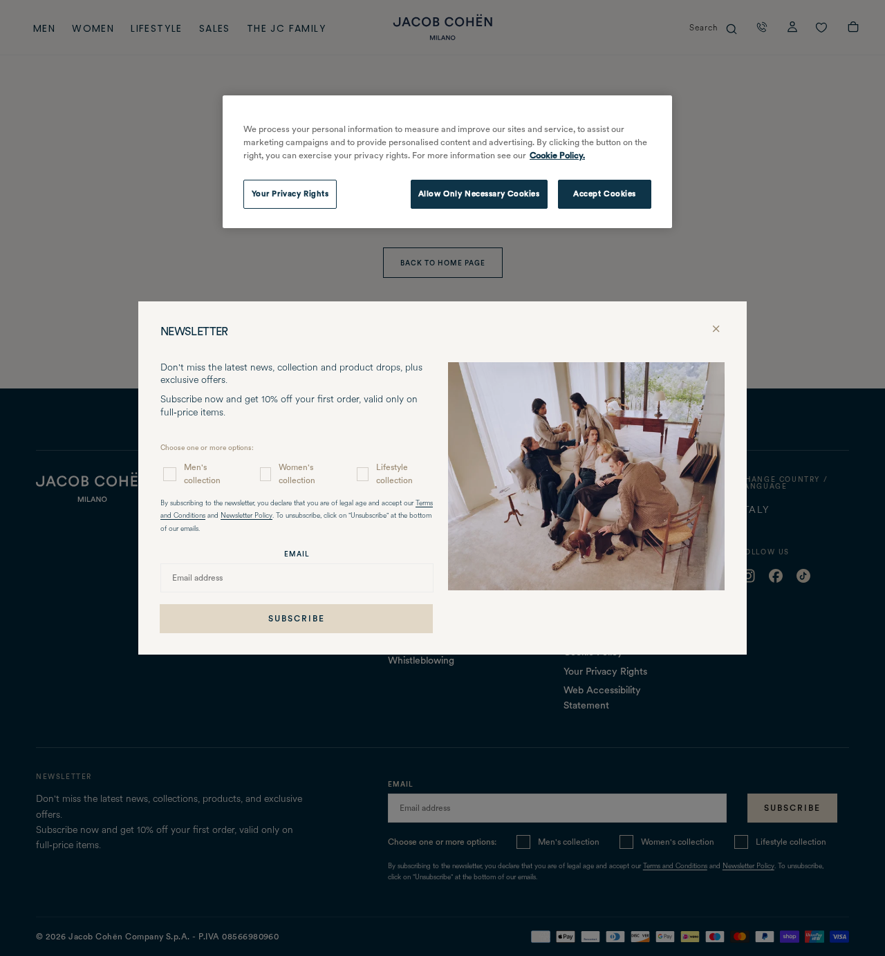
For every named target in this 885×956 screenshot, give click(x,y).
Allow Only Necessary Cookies (479, 193)
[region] (447, 161)
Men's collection (202, 473)
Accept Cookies (604, 193)
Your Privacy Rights (290, 193)
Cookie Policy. (557, 155)
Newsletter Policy (246, 516)
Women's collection (297, 473)
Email (297, 554)
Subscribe (296, 619)
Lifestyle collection (394, 473)
